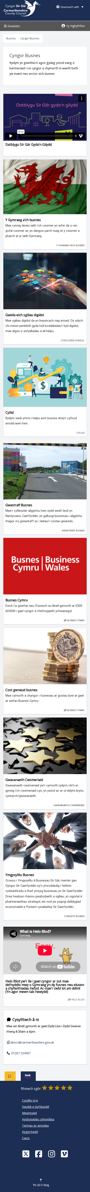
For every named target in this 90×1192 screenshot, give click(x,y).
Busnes (11, 38)
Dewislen (13, 26)
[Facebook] (39, 1153)
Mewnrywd (29, 1113)
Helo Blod (78, 999)
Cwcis (26, 1138)
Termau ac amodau (35, 1126)
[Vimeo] (64, 1153)
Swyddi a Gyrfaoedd (35, 1107)
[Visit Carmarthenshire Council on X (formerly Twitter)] (26, 1153)
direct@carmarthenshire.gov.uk (32, 1042)
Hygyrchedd (30, 1132)
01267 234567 (20, 1053)
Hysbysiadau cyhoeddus (38, 1119)
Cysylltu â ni (30, 1100)
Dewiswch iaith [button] (70, 7)
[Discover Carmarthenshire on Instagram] (52, 1153)
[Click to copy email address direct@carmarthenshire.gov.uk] (8, 1042)
